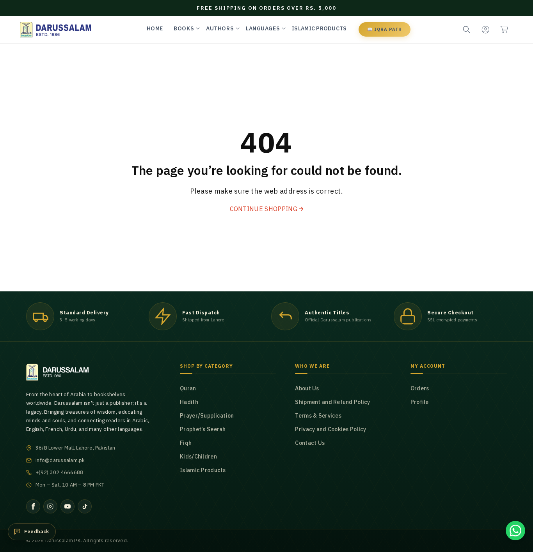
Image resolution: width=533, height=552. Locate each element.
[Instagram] (50, 506)
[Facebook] (33, 506)
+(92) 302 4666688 (59, 472)
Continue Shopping (263, 209)
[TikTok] (85, 506)
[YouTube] (67, 506)
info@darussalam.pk (60, 460)
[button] (504, 29)
